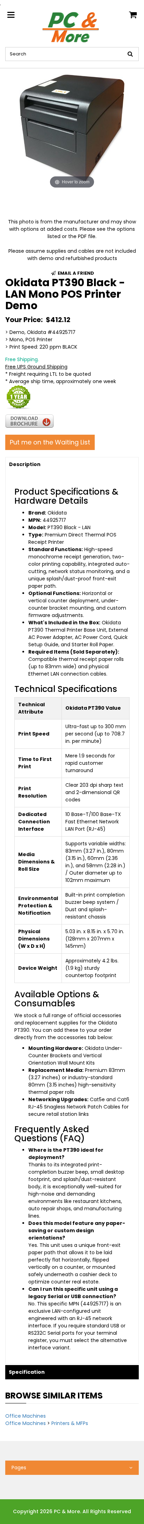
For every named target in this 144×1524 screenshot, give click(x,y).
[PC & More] (72, 26)
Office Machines (25, 1415)
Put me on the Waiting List (50, 442)
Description (25, 464)
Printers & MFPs (69, 1423)
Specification (27, 1372)
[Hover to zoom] (72, 128)
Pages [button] (19, 1467)
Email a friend (75, 273)
